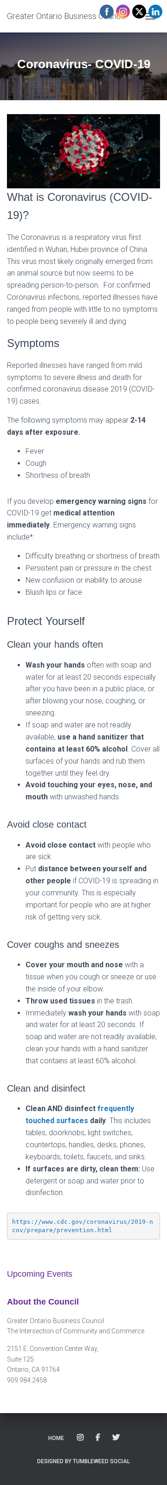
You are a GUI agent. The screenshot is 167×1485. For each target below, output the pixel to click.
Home (56, 1438)
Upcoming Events (39, 1274)
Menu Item (81, 1437)
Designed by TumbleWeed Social (83, 1461)
